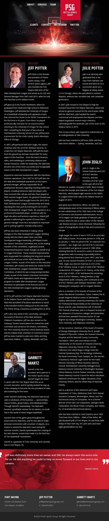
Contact (46, 24)
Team (53, 4)
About (30, 4)
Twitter (74, 24)
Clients (34, 24)
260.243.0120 (83, 505)
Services (42, 4)
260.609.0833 (46, 505)
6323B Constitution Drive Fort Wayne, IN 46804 (15, 503)
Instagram (60, 24)
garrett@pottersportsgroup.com (90, 501)
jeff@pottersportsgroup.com (51, 501)
